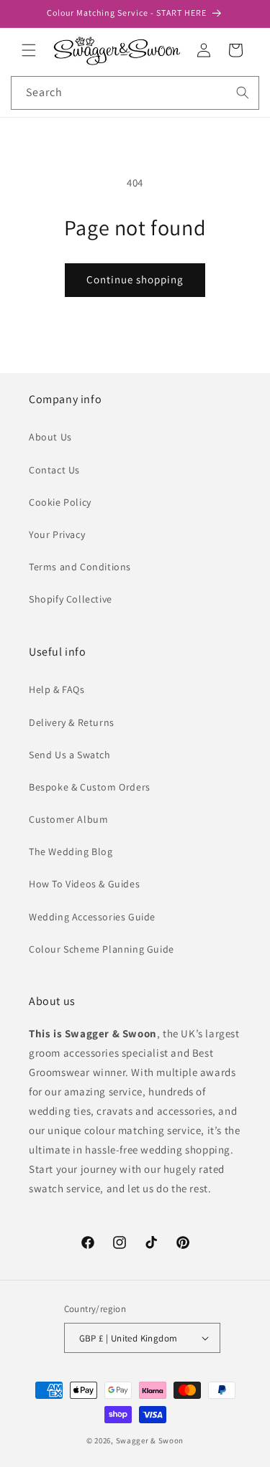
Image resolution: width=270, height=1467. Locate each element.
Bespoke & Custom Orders (89, 786)
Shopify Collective (70, 599)
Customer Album (68, 819)
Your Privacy (57, 534)
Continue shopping (135, 279)
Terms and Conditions (80, 566)
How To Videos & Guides (84, 883)
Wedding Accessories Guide (92, 916)
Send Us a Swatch (70, 754)
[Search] (242, 92)
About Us (50, 436)
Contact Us (54, 469)
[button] (29, 50)
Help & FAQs (57, 689)
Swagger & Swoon (150, 1440)
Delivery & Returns (71, 722)
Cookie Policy (60, 502)
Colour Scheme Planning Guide (101, 949)
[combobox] (135, 93)
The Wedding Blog (71, 851)
